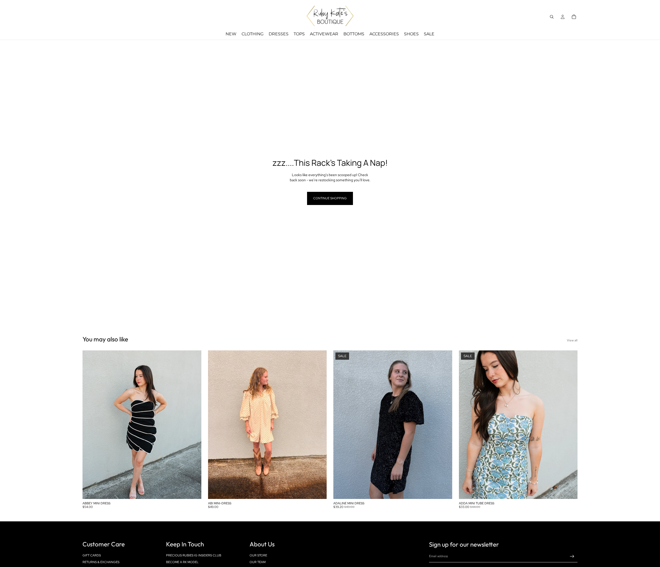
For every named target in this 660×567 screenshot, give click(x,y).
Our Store (258, 555)
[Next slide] (193, 424)
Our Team (258, 562)
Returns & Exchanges (100, 562)
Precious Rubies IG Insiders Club (193, 555)
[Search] (551, 16)
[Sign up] (572, 556)
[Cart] (574, 16)
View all (572, 340)
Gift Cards (91, 555)
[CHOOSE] (193, 491)
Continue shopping (330, 198)
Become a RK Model (182, 562)
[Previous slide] (90, 424)
